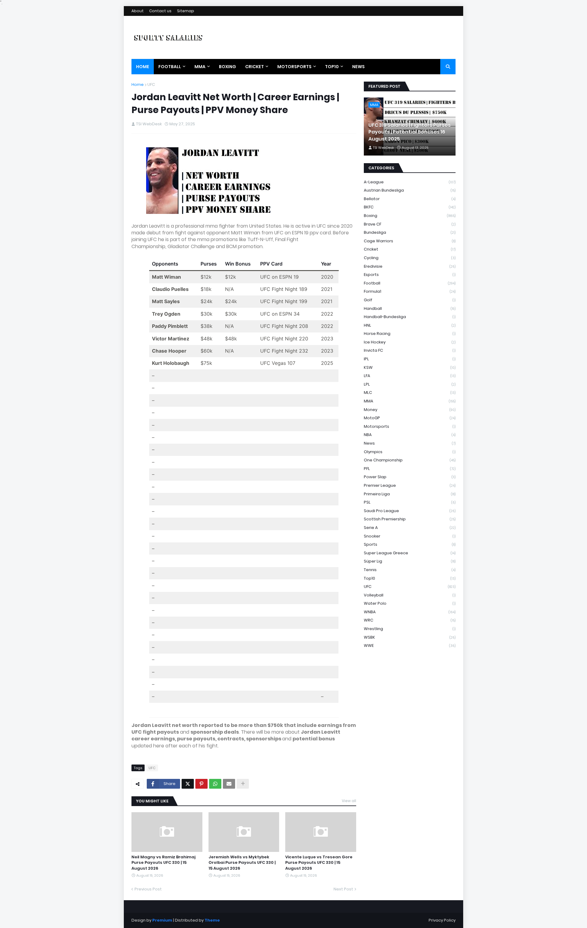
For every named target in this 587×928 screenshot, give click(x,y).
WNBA (410, 612)
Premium (162, 920)
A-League (410, 182)
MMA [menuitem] (199, 67)
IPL (410, 359)
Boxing (410, 215)
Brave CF (410, 224)
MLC (410, 392)
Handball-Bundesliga (410, 317)
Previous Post (148, 889)
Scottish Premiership (410, 519)
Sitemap (185, 10)
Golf (410, 300)
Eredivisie (410, 266)
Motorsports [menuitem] (294, 67)
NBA (410, 435)
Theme (212, 920)
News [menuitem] (358, 67)
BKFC (410, 207)
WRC (410, 620)
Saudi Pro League (410, 511)
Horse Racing (410, 333)
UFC (151, 84)
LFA (410, 376)
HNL (410, 325)
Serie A (410, 527)
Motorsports (410, 426)
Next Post (343, 889)
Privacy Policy (442, 920)
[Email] (229, 784)
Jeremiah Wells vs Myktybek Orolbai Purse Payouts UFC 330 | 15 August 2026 (242, 862)
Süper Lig (410, 561)
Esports (410, 274)
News (410, 443)
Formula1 (410, 291)
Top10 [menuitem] (332, 67)
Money (410, 410)
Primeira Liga (410, 494)
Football (410, 283)
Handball (410, 308)
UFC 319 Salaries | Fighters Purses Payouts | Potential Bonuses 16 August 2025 (409, 132)
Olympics (410, 452)
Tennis (410, 570)
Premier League (410, 485)
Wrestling (410, 629)
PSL (410, 502)
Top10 (410, 578)
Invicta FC (410, 350)
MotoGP (410, 418)
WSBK (410, 637)
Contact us (160, 10)
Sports (410, 544)
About (137, 10)
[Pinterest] (201, 784)
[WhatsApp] (215, 784)
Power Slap (410, 477)
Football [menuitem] (169, 67)
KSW (410, 367)
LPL (410, 384)
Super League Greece (410, 553)
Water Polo (410, 603)
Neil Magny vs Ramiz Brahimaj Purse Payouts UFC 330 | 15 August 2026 (163, 862)
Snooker (410, 536)
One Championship (410, 460)
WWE (410, 645)
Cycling (410, 258)
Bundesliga (410, 232)
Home (137, 84)
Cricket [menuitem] (254, 67)
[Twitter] (188, 784)
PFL (410, 468)
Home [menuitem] (142, 67)
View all (349, 800)
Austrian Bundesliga (410, 190)
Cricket (410, 249)
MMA (410, 401)
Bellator (410, 199)
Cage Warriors (410, 241)
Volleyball (410, 595)
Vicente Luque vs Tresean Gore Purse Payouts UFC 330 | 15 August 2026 (319, 862)
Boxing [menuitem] (227, 67)
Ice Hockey (410, 342)
